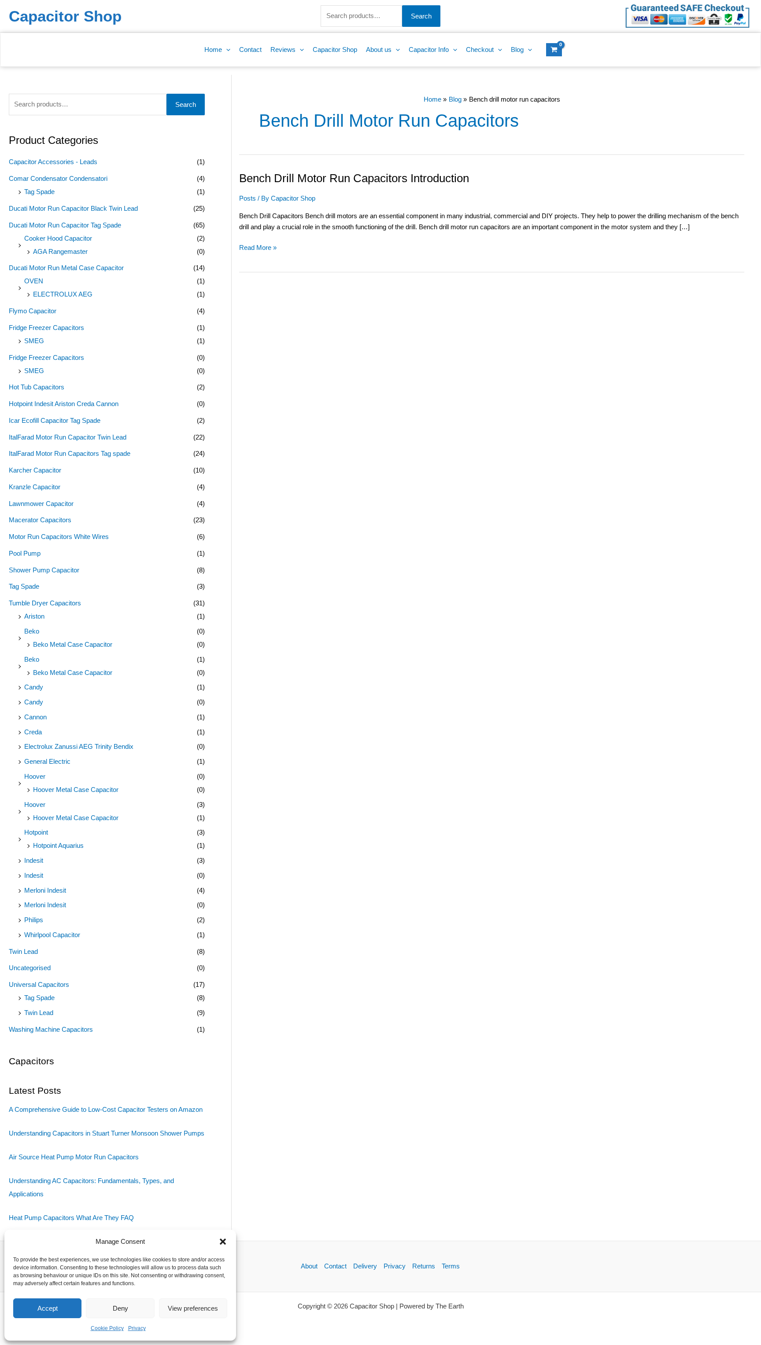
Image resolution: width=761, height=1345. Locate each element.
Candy (33, 687)
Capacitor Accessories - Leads (53, 161)
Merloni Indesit (45, 890)
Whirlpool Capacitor (52, 934)
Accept (47, 1308)
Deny (120, 1308)
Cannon (35, 717)
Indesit (33, 860)
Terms (451, 1266)
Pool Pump (25, 553)
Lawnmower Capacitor (41, 503)
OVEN (33, 281)
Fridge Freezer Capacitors (46, 327)
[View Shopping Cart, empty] (554, 49)
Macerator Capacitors (40, 520)
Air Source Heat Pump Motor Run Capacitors (74, 1157)
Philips (33, 920)
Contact (335, 1266)
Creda (33, 732)
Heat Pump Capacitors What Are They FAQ (71, 1217)
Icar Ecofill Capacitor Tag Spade (54, 420)
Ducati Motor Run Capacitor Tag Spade (65, 225)
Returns (423, 1266)
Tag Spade (39, 191)
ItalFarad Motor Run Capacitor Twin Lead (67, 437)
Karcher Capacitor (35, 470)
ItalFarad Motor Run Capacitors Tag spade (69, 453)
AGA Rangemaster (60, 251)
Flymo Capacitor (32, 311)
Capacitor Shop (65, 16)
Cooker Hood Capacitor (58, 238)
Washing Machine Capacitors (51, 1029)
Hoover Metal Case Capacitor (75, 789)
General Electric (47, 761)
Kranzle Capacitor (34, 487)
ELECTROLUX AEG (62, 294)
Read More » (258, 246)
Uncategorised (30, 967)
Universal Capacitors (39, 984)
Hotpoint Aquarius (58, 845)
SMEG (34, 340)
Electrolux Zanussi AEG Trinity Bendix (78, 746)
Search (421, 16)
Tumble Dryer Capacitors (45, 603)
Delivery (365, 1266)
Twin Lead (23, 951)
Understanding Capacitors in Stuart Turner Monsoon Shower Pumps (106, 1133)
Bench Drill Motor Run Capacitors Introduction (354, 178)
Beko (31, 631)
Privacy (137, 1328)
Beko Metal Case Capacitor (72, 644)
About (309, 1266)
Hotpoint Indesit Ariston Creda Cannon (63, 403)
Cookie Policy (107, 1328)
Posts (247, 198)
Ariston (34, 616)
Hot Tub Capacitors (36, 387)
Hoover (34, 776)
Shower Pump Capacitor (44, 570)
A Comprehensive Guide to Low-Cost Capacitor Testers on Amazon (106, 1109)
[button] (222, 1241)
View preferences (193, 1308)
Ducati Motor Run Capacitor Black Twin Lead (73, 208)
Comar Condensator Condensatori (58, 178)
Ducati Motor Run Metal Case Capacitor (66, 267)
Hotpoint (36, 832)
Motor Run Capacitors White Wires (59, 536)
